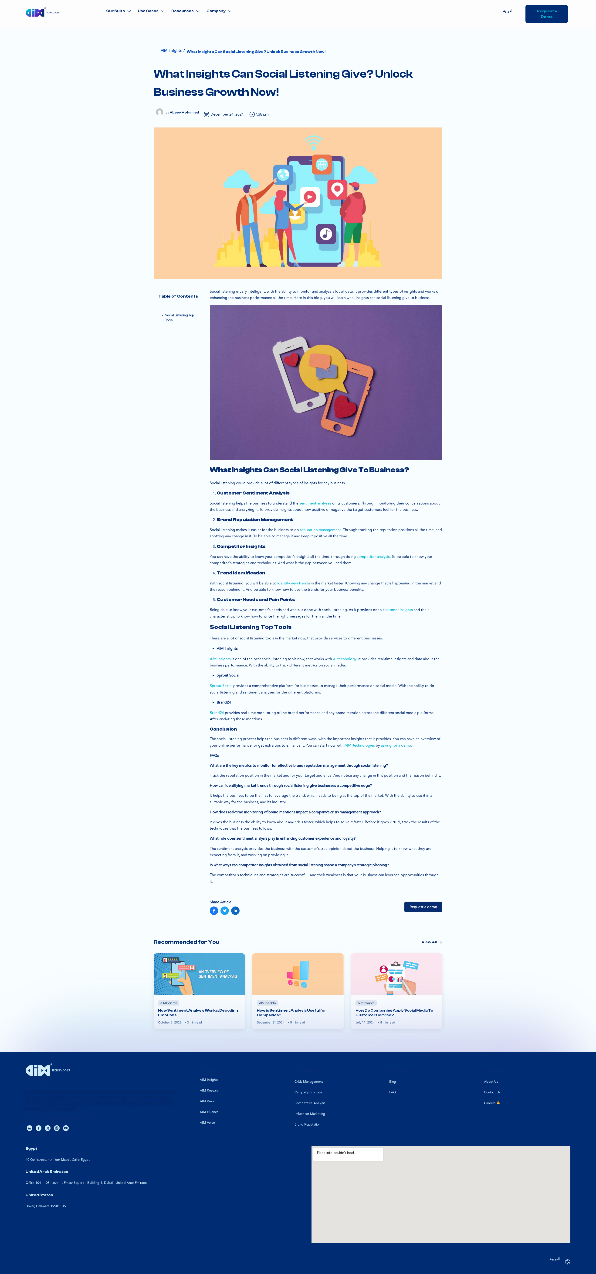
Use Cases (148, 11)
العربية (508, 11)
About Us (491, 1081)
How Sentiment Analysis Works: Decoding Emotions (198, 1012)
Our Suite (115, 11)
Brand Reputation (308, 1124)
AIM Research (210, 1090)
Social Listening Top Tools (179, 317)
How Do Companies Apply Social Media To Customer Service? (394, 1012)
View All (429, 942)
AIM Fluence (209, 1111)
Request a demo (423, 907)
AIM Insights (209, 1079)
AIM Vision (208, 1101)
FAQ (392, 1092)
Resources (182, 11)
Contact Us (492, 1092)
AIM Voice (207, 1122)
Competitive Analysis (310, 1103)
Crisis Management (309, 1081)
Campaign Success (308, 1092)
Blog (392, 1081)
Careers (490, 1103)
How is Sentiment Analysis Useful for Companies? (291, 1012)
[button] (118, 11)
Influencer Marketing (310, 1113)
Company (216, 11)
